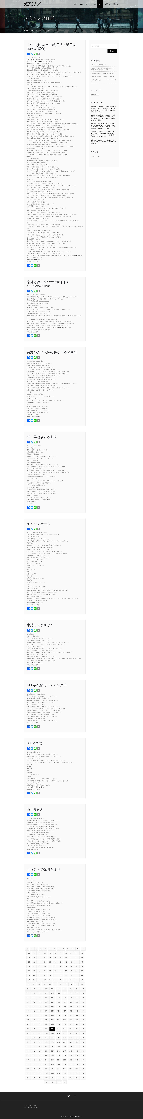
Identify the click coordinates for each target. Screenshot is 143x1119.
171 (28, 1020)
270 (83, 1060)
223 (40, 1042)
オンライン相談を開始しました (100, 64)
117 (64, 993)
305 (52, 1078)
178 (70, 1020)
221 (28, 1042)
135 (52, 1002)
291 (28, 1073)
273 (40, 1064)
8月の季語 (34, 743)
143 (40, 1006)
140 (83, 1002)
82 (45, 980)
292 (34, 1073)
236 (58, 1046)
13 (29, 953)
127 (64, 997)
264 (46, 1060)
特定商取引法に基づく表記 (31, 1107)
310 (83, 1078)
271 (28, 1064)
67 (82, 971)
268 (70, 1060)
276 (58, 1064)
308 (70, 1078)
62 (55, 971)
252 (34, 1055)
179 (77, 1020)
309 (77, 1078)
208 (70, 1033)
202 (34, 1033)
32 (71, 957)
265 (52, 1060)
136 (58, 1002)
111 (28, 993)
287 (64, 1069)
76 (71, 975)
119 (77, 993)
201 (28, 1033)
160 (83, 1011)
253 (40, 1055)
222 (34, 1042)
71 (45, 975)
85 (60, 980)
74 (60, 975)
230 (83, 1042)
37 (39, 962)
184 (46, 1024)
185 (52, 1024)
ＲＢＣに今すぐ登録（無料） (35, 787)
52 (60, 966)
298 (70, 1073)
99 (76, 984)
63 (60, 971)
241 (28, 1051)
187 (64, 1024)
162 (34, 1015)
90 (28, 984)
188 (70, 1024)
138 (70, 1002)
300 (83, 1073)
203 (40, 1033)
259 (77, 1055)
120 (83, 993)
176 (58, 1020)
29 (55, 957)
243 (40, 1051)
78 (82, 975)
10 (72, 949)
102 (34, 989)
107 (64, 989)
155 (52, 1011)
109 (77, 989)
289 (77, 1069)
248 (70, 1051)
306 (58, 1078)
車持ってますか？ (40, 625)
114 (46, 993)
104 (46, 989)
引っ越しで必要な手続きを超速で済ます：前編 (103, 115)
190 (83, 1024)
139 (77, 1002)
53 (66, 966)
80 (34, 980)
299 (77, 1073)
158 (70, 1011)
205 (52, 1033)
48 (39, 966)
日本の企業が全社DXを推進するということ (103, 76)
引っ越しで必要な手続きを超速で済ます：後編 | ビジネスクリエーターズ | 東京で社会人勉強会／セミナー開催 (103, 118)
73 (55, 975)
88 (76, 980)
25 (34, 957)
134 (46, 1002)
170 (83, 1015)
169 (77, 1015)
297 (64, 1073)
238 (70, 1046)
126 (58, 997)
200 (83, 1029)
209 (77, 1033)
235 (52, 1046)
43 (71, 962)
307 (64, 1078)
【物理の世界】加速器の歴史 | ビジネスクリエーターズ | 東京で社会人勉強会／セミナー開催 (103, 110)
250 (83, 1051)
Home (75, 4)
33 (76, 957)
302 (34, 1078)
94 (49, 984)
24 (29, 957)
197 (64, 1029)
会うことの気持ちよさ (44, 869)
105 (52, 989)
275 (52, 1064)
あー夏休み (35, 809)
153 (40, 1011)
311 (47, 1082)
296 (58, 1073)
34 (82, 957)
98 (71, 984)
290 (83, 1069)
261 (28, 1060)
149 (77, 1006)
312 (53, 1082)
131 (28, 1002)
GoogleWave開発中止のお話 (38, 62)
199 (77, 1029)
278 (70, 1064)
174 (46, 1020)
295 (52, 1073)
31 (66, 957)
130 (83, 997)
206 (58, 1033)
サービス (93, 4)
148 (70, 1006)
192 (34, 1029)
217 (64, 1038)
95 (55, 984)
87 (71, 980)
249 (77, 1051)
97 (65, 984)
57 (29, 971)
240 (83, 1046)
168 (70, 1015)
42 (66, 962)
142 (34, 1006)
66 (76, 971)
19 (60, 953)
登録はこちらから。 (37, 663)
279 (77, 1064)
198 (70, 1029)
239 (77, 1046)
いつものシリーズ (32, 59)
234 (46, 1046)
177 (64, 1020)
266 (58, 1060)
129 (77, 997)
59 (39, 971)
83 (50, 980)
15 (39, 953)
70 (39, 975)
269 (77, 1060)
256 (58, 1055)
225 (52, 1042)
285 (52, 1069)
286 (58, 1069)
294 (46, 1073)
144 (46, 1006)
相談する (115, 4)
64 (66, 971)
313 (59, 1082)
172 (34, 1020)
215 (52, 1038)
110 (83, 989)
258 (70, 1055)
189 (77, 1024)
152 (34, 1011)
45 (82, 962)
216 (58, 1038)
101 (28, 989)
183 (40, 1024)
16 (45, 953)
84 (55, 980)
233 (40, 1046)
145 (52, 1006)
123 (40, 997)
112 (34, 993)
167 (64, 1015)
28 (50, 957)
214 (46, 1038)
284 (46, 1069)
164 (46, 1015)
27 (45, 957)
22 (76, 953)
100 (82, 984)
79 (29, 980)
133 (40, 1002)
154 (46, 1011)
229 (77, 1042)
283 (40, 1069)
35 (29, 962)
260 (83, 1055)
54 (71, 966)
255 (52, 1055)
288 (70, 1069)
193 (40, 1029)
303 (40, 1078)
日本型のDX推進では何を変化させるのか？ (103, 73)
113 (40, 993)
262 (34, 1060)
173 (40, 1020)
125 (52, 997)
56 (82, 966)
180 (83, 1020)
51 (55, 966)
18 (55, 953)
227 (64, 1042)
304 (46, 1078)
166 (58, 1015)
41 (60, 962)
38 (45, 962)
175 (52, 1020)
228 (70, 1042)
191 (28, 1029)
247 (64, 1051)
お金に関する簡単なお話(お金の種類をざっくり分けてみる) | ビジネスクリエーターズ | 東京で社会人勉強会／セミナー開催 (103, 126)
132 (34, 1002)
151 (28, 1011)
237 (64, 1046)
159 (77, 1011)
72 (50, 975)
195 (52, 1029)
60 (45, 971)
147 (64, 1006)
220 (83, 1038)
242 (34, 1051)
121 (28, 997)
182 (34, 1024)
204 (46, 1033)
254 (46, 1055)
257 (64, 1055)
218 (70, 1038)
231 (28, 1046)
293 (40, 1073)
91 (34, 984)
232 (34, 1046)
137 (64, 1002)
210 (83, 1033)
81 (39, 980)
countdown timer (44, 301)
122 (34, 997)
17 (50, 953)
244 (46, 1051)
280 (83, 1064)
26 (39, 957)
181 (28, 1024)
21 (71, 953)
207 (64, 1033)
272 (34, 1064)
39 (50, 962)
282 (34, 1069)
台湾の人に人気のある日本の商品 (52, 352)
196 (58, 1029)
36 (34, 962)
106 (58, 989)
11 (78, 949)
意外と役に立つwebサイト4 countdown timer (47, 284)
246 (58, 1051)
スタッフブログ (96, 156)
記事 (100, 4)
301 (28, 1078)
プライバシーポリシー (30, 1105)
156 (58, 1011)
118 (70, 993)
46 (29, 966)
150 (83, 1006)
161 (28, 1015)
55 (76, 966)
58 (34, 971)
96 (60, 984)
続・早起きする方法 (42, 437)
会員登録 (107, 4)
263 (40, 1060)
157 (64, 1011)
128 (70, 997)
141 (28, 1006)
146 (58, 1006)
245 (52, 1051)
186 (58, 1024)
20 (66, 953)
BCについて (83, 4)
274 (46, 1064)
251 (28, 1055)
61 (50, 971)
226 (58, 1042)
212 (34, 1038)
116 (58, 993)
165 (52, 1015)
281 (28, 1069)
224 (46, 1042)
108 (70, 989)
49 (45, 966)
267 (64, 1060)
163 (40, 1015)
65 (71, 971)
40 (55, 962)
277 (64, 1064)
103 (40, 989)
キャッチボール (39, 524)
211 (28, 1038)
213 (40, 1038)
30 (60, 957)
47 (34, 966)
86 (66, 980)
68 (29, 975)
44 (76, 962)
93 (44, 984)
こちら (38, 416)
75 (66, 975)
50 (50, 966)
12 (83, 949)
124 (46, 997)
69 (34, 975)
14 (34, 953)
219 (77, 1038)
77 (76, 975)
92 (39, 984)
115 (52, 993)
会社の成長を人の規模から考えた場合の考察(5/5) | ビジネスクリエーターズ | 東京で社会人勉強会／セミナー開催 (103, 135)
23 (82, 953)
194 (46, 1029)
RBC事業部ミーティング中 (47, 685)
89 (82, 980)
